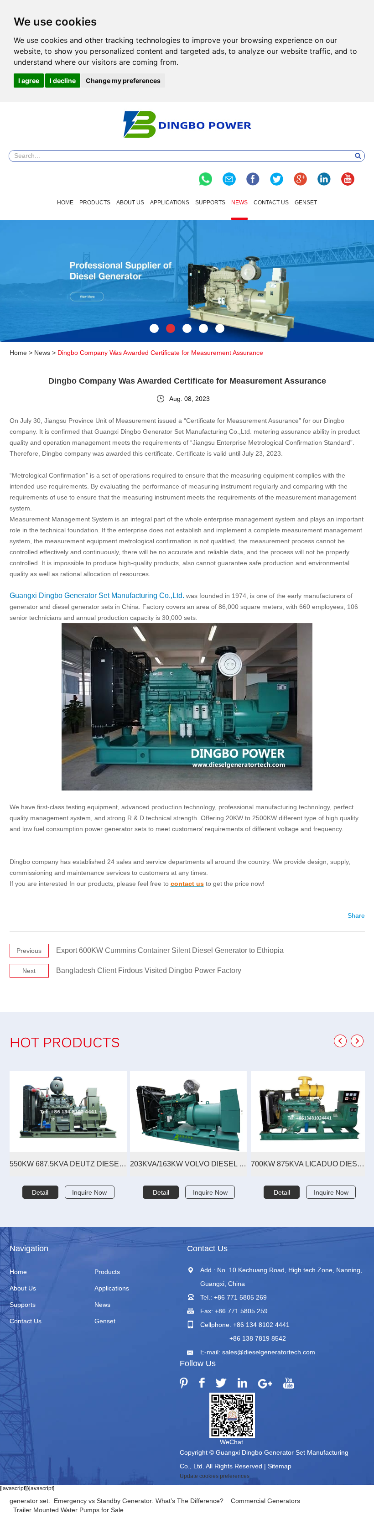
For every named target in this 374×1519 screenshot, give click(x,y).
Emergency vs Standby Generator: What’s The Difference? (138, 1500)
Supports (210, 202)
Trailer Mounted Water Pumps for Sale (68, 1510)
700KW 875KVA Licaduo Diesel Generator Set (309, 1164)
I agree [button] (28, 80)
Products (94, 202)
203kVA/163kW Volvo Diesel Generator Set (188, 1164)
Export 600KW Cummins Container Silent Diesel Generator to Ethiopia (170, 950)
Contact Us (271, 202)
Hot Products (65, 1044)
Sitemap (279, 1466)
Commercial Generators (265, 1500)
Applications (169, 202)
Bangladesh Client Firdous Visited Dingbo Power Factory (148, 970)
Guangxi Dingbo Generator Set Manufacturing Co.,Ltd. (97, 595)
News (239, 202)
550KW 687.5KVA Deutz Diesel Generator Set (68, 1164)
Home (65, 202)
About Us (130, 202)
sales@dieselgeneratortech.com (268, 1352)
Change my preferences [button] (123, 80)
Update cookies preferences (214, 1476)
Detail (40, 1192)
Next (29, 970)
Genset (306, 202)
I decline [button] (63, 80)
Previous (29, 950)
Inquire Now (89, 1192)
